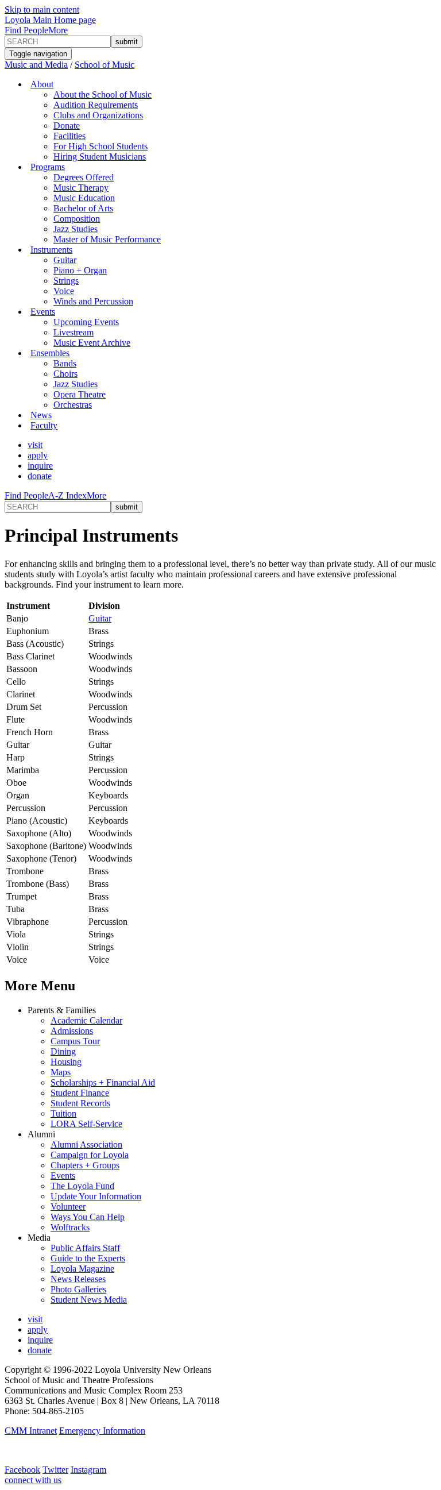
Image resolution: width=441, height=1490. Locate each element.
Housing (66, 1062)
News (41, 415)
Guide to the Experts (88, 1258)
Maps (61, 1072)
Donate (66, 125)
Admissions (72, 1031)
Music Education (84, 198)
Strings (66, 280)
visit (35, 445)
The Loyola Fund (82, 1186)
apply (38, 455)
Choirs (65, 374)
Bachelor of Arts (83, 208)
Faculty (43, 425)
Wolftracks (70, 1227)
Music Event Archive (91, 343)
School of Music (104, 65)
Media (39, 1237)
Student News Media (89, 1299)
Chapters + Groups (85, 1165)
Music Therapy (81, 187)
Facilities (69, 136)
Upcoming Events (86, 322)
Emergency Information (102, 1430)
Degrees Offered (83, 177)
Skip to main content (42, 9)
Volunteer (68, 1206)
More (58, 30)
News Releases (78, 1279)
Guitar (64, 260)
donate (40, 476)
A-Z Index (67, 495)
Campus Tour (75, 1041)
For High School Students (100, 146)
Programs (47, 167)
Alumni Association (86, 1144)
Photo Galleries (78, 1289)
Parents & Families (62, 1010)
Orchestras (72, 405)
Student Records (80, 1103)
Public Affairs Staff (85, 1248)
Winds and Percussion (93, 301)
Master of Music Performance (107, 239)
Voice (63, 291)
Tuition (63, 1113)
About (41, 84)
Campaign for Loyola (90, 1155)
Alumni (41, 1134)
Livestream (73, 332)
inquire (40, 465)
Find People (26, 30)
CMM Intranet (31, 1430)
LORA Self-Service (86, 1124)
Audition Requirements (95, 105)
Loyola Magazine (82, 1268)
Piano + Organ (80, 270)
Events (42, 311)
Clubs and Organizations (98, 115)
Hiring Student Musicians (99, 156)
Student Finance (80, 1093)
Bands (64, 363)
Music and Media (36, 65)
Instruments (51, 249)
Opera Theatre (79, 394)
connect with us (33, 1480)
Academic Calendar (86, 1020)
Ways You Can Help (88, 1217)
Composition (76, 218)
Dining (63, 1051)
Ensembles (49, 353)
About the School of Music (102, 94)
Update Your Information (96, 1196)
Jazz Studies (75, 229)
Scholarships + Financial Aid (103, 1082)
